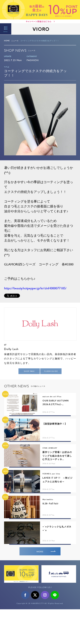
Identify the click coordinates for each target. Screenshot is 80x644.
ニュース (15, 40)
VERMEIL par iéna (51, 474)
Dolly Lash (11, 349)
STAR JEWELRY (49, 448)
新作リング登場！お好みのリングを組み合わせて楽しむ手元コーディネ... (57, 455)
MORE (40, 551)
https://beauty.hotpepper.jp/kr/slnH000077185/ (35, 288)
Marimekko (47, 499)
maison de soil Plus (52, 397)
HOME (7, 40)
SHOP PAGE (29, 371)
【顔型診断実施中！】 (54, 423)
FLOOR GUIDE (51, 371)
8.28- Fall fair (50, 503)
